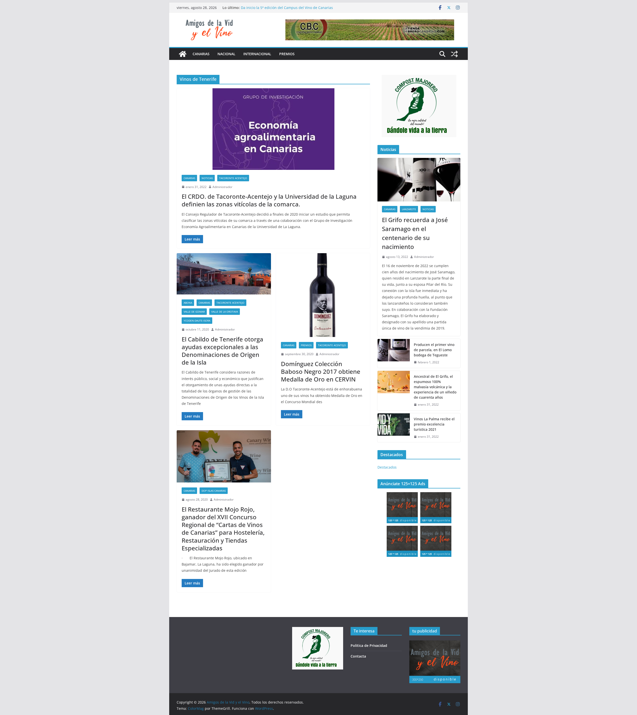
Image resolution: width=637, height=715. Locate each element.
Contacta (358, 656)
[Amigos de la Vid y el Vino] (183, 54)
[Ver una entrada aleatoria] (454, 54)
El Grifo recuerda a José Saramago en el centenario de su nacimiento (415, 233)
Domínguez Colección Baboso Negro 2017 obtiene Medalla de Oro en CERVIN (320, 371)
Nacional (226, 53)
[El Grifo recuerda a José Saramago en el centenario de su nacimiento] (418, 179)
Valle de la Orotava (224, 311)
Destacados (387, 467)
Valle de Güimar (194, 311)
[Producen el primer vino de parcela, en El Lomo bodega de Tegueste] (393, 353)
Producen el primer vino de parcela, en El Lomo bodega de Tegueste (434, 349)
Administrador (222, 187)
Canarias (201, 53)
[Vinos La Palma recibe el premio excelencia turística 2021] (393, 427)
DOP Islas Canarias (214, 490)
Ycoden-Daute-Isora (197, 320)
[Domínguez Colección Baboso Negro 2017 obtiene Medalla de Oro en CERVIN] (323, 295)
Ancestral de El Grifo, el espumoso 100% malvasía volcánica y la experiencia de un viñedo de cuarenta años (435, 387)
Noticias (207, 178)
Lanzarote (409, 209)
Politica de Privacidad (369, 645)
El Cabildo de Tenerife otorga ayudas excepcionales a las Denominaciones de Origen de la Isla (222, 351)
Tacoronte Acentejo (233, 178)
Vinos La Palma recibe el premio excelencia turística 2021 (434, 424)
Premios (287, 53)
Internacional (257, 53)
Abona (188, 302)
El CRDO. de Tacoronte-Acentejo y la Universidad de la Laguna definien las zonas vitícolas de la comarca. (269, 200)
